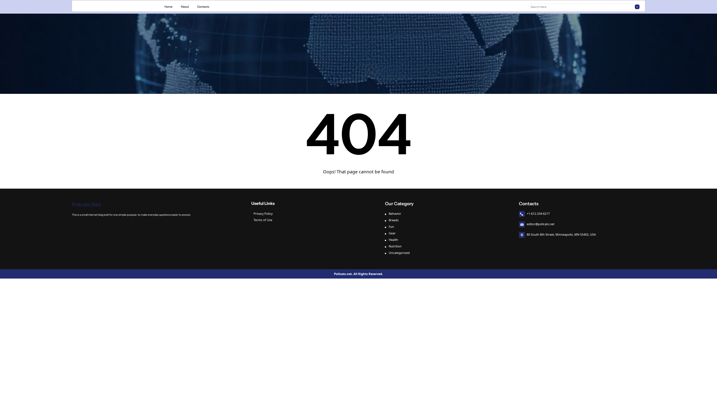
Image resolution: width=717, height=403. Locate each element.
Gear (392, 233)
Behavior (395, 214)
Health (393, 240)
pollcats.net (86, 204)
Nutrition (395, 246)
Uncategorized (399, 253)
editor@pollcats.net (540, 224)
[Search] (637, 7)
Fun (391, 227)
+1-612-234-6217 (538, 214)
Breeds (394, 220)
